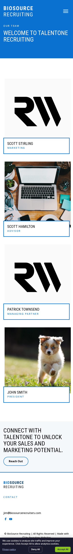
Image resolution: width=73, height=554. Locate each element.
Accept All (62, 549)
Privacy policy (9, 549)
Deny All (35, 549)
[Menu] (66, 11)
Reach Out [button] (16, 461)
